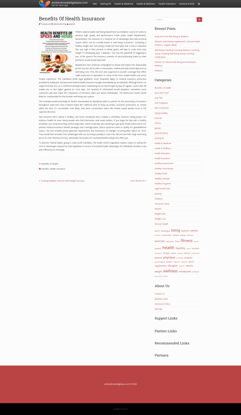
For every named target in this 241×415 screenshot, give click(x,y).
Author (71, 24)
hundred (195, 248)
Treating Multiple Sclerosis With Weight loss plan (63, 180)
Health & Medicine (123, 3)
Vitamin (158, 208)
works (165, 276)
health (53, 168)
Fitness (158, 123)
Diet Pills (158, 98)
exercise (160, 241)
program (188, 257)
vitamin (181, 266)
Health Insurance (162, 158)
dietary (176, 235)
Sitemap (158, 309)
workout (195, 272)
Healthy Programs (163, 183)
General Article (186, 3)
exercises (170, 241)
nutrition (187, 253)
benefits (45, 168)
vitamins (189, 265)
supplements (161, 265)
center (194, 230)
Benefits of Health (50, 163)
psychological (160, 262)
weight (158, 271)
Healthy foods (161, 173)
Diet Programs (161, 103)
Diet (95, 3)
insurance (61, 168)
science (184, 262)
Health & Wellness (146, 3)
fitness (187, 240)
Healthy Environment (164, 163)
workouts (158, 276)
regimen (176, 262)
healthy (180, 248)
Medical (158, 193)
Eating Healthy (161, 113)
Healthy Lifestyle (162, 178)
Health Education (167, 3)
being (175, 230)
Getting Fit (105, 3)
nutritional (195, 253)
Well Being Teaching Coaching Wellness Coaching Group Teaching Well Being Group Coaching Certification (177, 53)
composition (167, 235)
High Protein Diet (162, 188)
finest (177, 241)
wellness (170, 270)
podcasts (180, 258)
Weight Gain (160, 213)
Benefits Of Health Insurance (72, 18)
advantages (165, 231)
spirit (191, 261)
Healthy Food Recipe (164, 168)
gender (158, 128)
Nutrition (159, 198)
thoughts (173, 265)
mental (179, 253)
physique (169, 257)
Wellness (159, 70)
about (157, 231)
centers (157, 235)
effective (190, 235)
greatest (158, 248)
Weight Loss (160, 218)
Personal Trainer (162, 203)
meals (173, 253)
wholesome (185, 271)
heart (188, 248)
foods (196, 241)
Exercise (158, 118)
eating (182, 235)
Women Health (161, 224)
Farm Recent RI (137, 180)
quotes (169, 262)
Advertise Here (161, 299)
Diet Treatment (162, 108)
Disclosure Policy (162, 304)
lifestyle (166, 253)
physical (158, 257)
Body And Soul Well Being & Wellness (172, 36)
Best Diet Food (161, 93)
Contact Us (160, 293)
